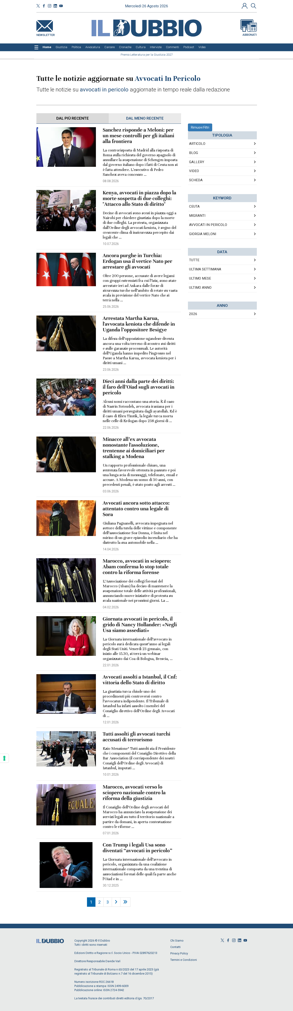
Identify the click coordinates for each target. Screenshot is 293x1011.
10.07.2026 (111, 244)
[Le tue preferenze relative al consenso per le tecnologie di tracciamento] (4, 758)
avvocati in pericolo (208, 225)
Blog (193, 153)
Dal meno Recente (145, 118)
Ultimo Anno (200, 288)
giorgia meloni (202, 234)
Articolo (197, 144)
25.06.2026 (111, 306)
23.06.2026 (111, 369)
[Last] (125, 902)
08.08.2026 (111, 181)
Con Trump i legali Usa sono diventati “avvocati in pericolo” (137, 848)
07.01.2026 (111, 833)
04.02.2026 (111, 607)
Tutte (194, 260)
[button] (245, 5)
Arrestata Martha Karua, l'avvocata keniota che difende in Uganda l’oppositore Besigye (139, 324)
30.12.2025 (111, 885)
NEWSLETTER (45, 34)
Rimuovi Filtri (200, 127)
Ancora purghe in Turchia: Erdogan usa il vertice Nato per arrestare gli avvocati (137, 261)
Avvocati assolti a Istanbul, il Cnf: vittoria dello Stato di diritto (140, 680)
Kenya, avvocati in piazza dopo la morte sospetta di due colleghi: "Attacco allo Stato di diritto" (139, 198)
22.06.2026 (111, 427)
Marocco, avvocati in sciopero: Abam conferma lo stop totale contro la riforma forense (137, 567)
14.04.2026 (111, 549)
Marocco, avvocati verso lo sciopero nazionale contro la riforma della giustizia (134, 793)
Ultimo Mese (200, 278)
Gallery (196, 162)
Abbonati (249, 34)
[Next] (116, 902)
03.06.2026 (111, 491)
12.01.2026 (111, 722)
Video (194, 171)
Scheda (196, 180)
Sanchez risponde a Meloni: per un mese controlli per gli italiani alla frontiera (138, 136)
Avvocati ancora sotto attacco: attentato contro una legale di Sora (136, 509)
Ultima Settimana (205, 269)
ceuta (194, 206)
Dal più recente (72, 118)
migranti (197, 216)
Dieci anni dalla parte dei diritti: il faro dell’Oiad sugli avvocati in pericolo (138, 387)
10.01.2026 (111, 774)
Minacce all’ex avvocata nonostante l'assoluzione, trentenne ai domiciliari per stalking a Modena (134, 448)
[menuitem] (47, 47)
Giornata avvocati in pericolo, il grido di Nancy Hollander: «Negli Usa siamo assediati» (140, 625)
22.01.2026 (111, 665)
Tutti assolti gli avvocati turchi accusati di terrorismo (136, 737)
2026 (193, 314)
